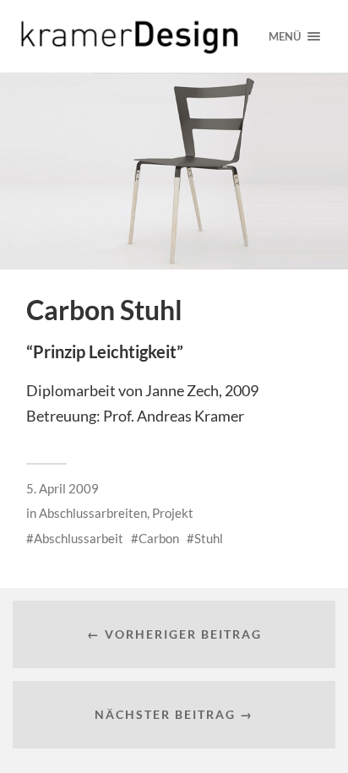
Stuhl (208, 538)
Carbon (159, 538)
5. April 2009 (62, 488)
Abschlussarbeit (78, 538)
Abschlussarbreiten (93, 512)
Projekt (172, 512)
